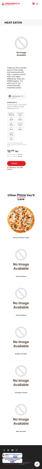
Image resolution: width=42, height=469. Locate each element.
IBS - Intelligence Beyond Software (16, 463)
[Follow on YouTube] (12, 450)
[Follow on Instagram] (16, 450)
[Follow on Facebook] (4, 450)
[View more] (21, 220)
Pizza (21, 195)
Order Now (14, 164)
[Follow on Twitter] (8, 450)
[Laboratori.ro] (11, 3)
